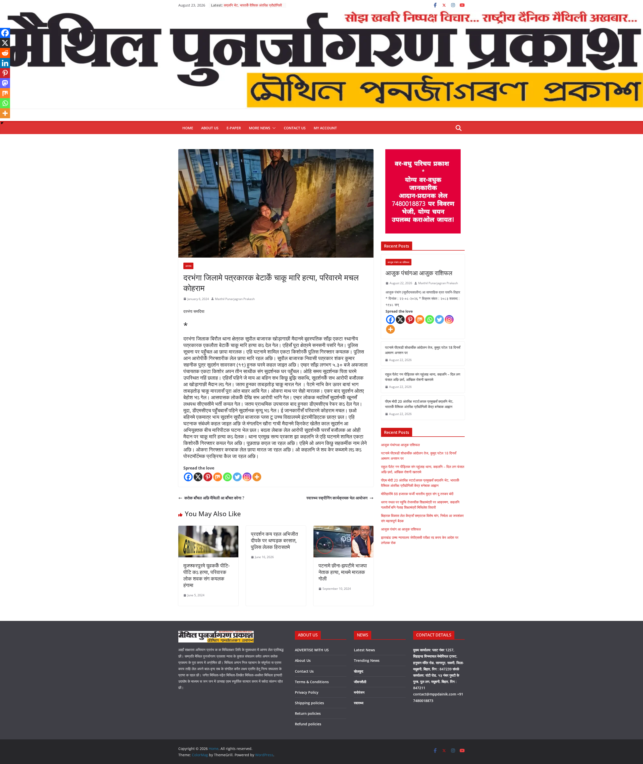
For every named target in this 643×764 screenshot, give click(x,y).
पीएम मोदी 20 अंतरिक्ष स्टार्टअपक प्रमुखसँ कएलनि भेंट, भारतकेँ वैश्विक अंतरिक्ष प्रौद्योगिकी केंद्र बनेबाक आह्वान (419, 404)
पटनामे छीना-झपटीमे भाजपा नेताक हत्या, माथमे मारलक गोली (342, 572)
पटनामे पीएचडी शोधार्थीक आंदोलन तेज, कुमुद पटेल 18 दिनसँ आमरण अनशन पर (422, 350)
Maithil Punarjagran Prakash (235, 299)
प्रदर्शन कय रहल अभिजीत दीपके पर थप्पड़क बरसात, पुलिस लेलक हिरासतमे (274, 540)
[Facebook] (188, 477)
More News (259, 128)
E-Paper (234, 128)
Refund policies (308, 724)
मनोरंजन (359, 692)
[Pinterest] (207, 477)
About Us (210, 128)
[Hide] (2, 123)
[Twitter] (237, 477)
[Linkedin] (5, 63)
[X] (198, 477)
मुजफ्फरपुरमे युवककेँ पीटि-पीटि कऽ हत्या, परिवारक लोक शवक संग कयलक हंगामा (206, 575)
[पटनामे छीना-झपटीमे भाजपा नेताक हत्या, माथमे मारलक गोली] (343, 529)
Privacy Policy (306, 692)
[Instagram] (247, 477)
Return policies (308, 713)
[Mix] (217, 477)
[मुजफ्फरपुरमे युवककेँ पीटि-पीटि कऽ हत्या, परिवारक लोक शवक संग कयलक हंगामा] (208, 529)
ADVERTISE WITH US (312, 650)
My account (325, 128)
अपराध (188, 266)
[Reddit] (5, 53)
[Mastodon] (5, 83)
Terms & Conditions (312, 681)
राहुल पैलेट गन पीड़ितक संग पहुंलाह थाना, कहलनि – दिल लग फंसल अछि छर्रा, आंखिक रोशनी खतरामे (422, 377)
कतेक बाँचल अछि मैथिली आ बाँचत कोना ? (214, 498)
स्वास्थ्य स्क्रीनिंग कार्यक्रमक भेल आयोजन (336, 498)
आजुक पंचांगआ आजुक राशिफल (419, 273)
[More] (256, 477)
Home (187, 128)
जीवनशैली (360, 681)
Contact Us (295, 128)
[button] (273, 128)
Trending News (367, 660)
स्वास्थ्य (358, 702)
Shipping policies (309, 702)
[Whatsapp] (227, 477)
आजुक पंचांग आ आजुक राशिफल (401, 529)
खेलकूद (358, 671)
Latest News (364, 650)
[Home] (321, 14)
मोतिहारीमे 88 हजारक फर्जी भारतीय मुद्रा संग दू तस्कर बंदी (417, 493)
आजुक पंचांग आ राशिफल (398, 262)
